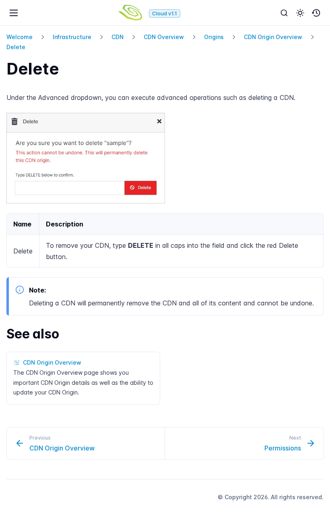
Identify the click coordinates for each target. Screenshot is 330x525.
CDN (117, 36)
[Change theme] (300, 13)
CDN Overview (164, 36)
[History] (316, 13)
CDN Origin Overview (273, 36)
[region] (165, 240)
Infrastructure (72, 36)
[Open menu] (14, 13)
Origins (214, 36)
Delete (15, 47)
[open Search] (284, 13)
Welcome (19, 36)
